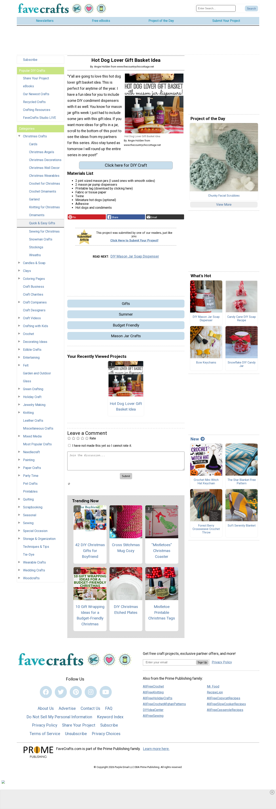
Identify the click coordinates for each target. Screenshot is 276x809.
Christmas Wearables (44, 176)
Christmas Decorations (45, 160)
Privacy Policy (44, 725)
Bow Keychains (206, 362)
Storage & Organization (39, 539)
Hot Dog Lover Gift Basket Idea (126, 406)
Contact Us (90, 708)
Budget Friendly (126, 325)
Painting (29, 460)
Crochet (28, 334)
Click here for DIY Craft (126, 165)
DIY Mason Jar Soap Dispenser (135, 256)
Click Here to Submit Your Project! (134, 240)
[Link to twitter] (61, 692)
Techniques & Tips (36, 547)
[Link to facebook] (46, 692)
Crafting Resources (36, 110)
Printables (30, 491)
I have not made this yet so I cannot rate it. (102, 446)
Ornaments (36, 215)
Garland (34, 199)
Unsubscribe (76, 733)
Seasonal (29, 515)
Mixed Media (32, 436)
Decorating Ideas (35, 342)
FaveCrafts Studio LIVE (39, 118)
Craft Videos (32, 318)
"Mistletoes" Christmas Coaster (162, 550)
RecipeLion (215, 692)
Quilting (28, 499)
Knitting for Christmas (44, 207)
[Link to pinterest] (76, 692)
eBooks (28, 86)
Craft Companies (35, 302)
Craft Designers (34, 310)
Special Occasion (35, 531)
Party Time (30, 476)
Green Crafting (33, 389)
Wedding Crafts (34, 570)
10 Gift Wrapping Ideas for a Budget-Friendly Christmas (90, 615)
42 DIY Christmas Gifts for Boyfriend (90, 550)
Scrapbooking (32, 507)
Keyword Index (110, 716)
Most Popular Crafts (37, 444)
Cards (33, 144)
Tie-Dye (28, 554)
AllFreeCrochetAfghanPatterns (164, 704)
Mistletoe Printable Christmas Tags (161, 612)
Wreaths (35, 255)
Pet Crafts (30, 484)
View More (224, 204)
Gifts (126, 303)
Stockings (36, 247)
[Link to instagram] (91, 692)
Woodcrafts (31, 578)
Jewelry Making (34, 405)
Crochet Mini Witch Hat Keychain (206, 481)
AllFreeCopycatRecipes (223, 698)
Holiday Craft (32, 397)
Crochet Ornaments (42, 191)
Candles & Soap (34, 263)
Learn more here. (156, 749)
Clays (27, 271)
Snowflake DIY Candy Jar (242, 364)
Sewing (28, 523)
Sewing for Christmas (44, 231)
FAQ (108, 708)
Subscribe (30, 60)
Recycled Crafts (34, 102)
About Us (46, 708)
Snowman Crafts (40, 239)
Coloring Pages (34, 279)
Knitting (28, 413)
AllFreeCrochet (153, 686)
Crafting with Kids (35, 326)
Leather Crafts (33, 420)
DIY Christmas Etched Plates (126, 609)
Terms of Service (44, 733)
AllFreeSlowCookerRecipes (226, 704)
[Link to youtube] (106, 692)
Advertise (67, 708)
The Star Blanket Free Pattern (242, 481)
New (195, 439)
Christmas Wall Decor (44, 168)
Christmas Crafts (35, 136)
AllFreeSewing (153, 716)
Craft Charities (33, 294)
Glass (27, 381)
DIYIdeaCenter (153, 710)
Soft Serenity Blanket (242, 525)
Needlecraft (31, 452)
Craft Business (33, 287)
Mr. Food (213, 686)
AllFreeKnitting (153, 692)
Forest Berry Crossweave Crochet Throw (206, 529)
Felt (25, 365)
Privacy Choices (106, 733)
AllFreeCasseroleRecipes (225, 710)
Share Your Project (36, 78)
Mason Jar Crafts (126, 336)
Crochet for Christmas (44, 183)
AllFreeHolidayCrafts (157, 698)
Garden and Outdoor (37, 373)
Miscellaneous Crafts (38, 428)
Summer (126, 314)
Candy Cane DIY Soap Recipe (241, 318)
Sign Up (202, 662)
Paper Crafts (32, 468)
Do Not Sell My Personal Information (59, 716)
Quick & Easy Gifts (42, 223)
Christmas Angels (41, 152)
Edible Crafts (32, 350)
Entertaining (31, 357)
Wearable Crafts (34, 562)
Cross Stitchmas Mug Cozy (126, 547)
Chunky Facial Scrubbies (224, 195)
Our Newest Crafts (36, 94)
